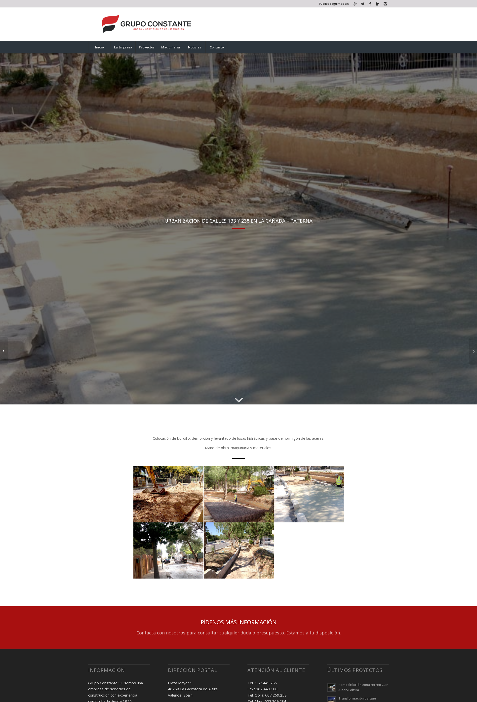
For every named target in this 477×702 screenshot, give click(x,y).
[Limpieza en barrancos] (4, 351)
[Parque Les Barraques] (473, 351)
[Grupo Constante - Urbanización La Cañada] (168, 494)
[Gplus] (355, 3)
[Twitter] (362, 3)
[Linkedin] (377, 3)
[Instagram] (385, 3)
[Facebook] (370, 3)
